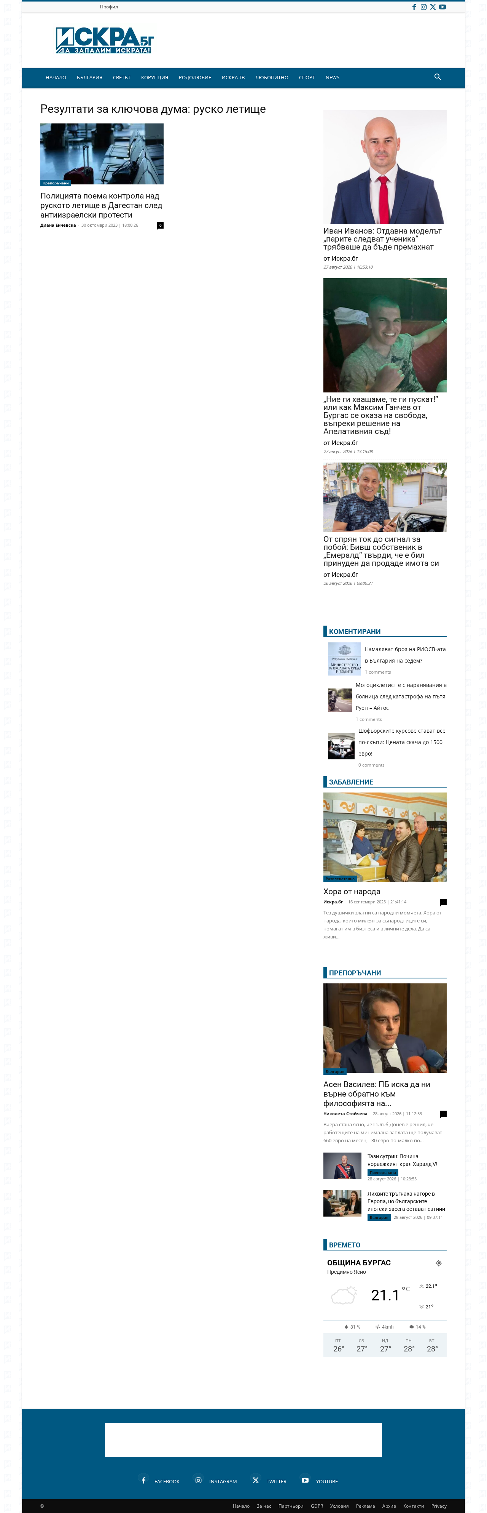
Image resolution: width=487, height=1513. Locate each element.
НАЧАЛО (56, 77)
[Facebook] (414, 7)
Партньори (291, 1506)
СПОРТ (307, 77)
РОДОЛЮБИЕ (195, 77)
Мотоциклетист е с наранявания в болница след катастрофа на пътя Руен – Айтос (401, 696)
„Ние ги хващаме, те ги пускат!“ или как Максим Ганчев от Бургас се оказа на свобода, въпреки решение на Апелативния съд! (380, 415)
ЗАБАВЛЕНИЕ (351, 782)
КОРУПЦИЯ (154, 77)
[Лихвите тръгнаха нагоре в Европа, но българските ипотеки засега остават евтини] (342, 1204)
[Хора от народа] (385, 837)
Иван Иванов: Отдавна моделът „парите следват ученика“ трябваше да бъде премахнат (382, 239)
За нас (264, 1506)
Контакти (413, 1506)
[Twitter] (433, 7)
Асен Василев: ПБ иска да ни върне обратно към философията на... (376, 1094)
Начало (241, 1506)
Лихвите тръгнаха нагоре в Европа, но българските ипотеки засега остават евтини (406, 1201)
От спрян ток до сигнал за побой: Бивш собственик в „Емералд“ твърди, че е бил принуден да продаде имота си (381, 551)
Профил (109, 6)
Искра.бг (333, 902)
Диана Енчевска (58, 225)
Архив (389, 1506)
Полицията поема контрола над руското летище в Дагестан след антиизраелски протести (101, 205)
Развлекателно (340, 878)
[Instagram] (423, 7)
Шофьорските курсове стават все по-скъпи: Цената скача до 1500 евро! (402, 742)
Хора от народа (351, 891)
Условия (339, 1506)
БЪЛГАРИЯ (89, 77)
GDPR (317, 1506)
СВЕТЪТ (122, 77)
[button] (437, 78)
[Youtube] (442, 7)
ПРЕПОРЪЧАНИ (355, 973)
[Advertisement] (243, 1440)
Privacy (439, 1506)
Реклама (365, 1506)
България (335, 1071)
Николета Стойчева (345, 1113)
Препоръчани (56, 183)
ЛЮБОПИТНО (271, 77)
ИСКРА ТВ (233, 77)
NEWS (332, 77)
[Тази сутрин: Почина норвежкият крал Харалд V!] (342, 1166)
